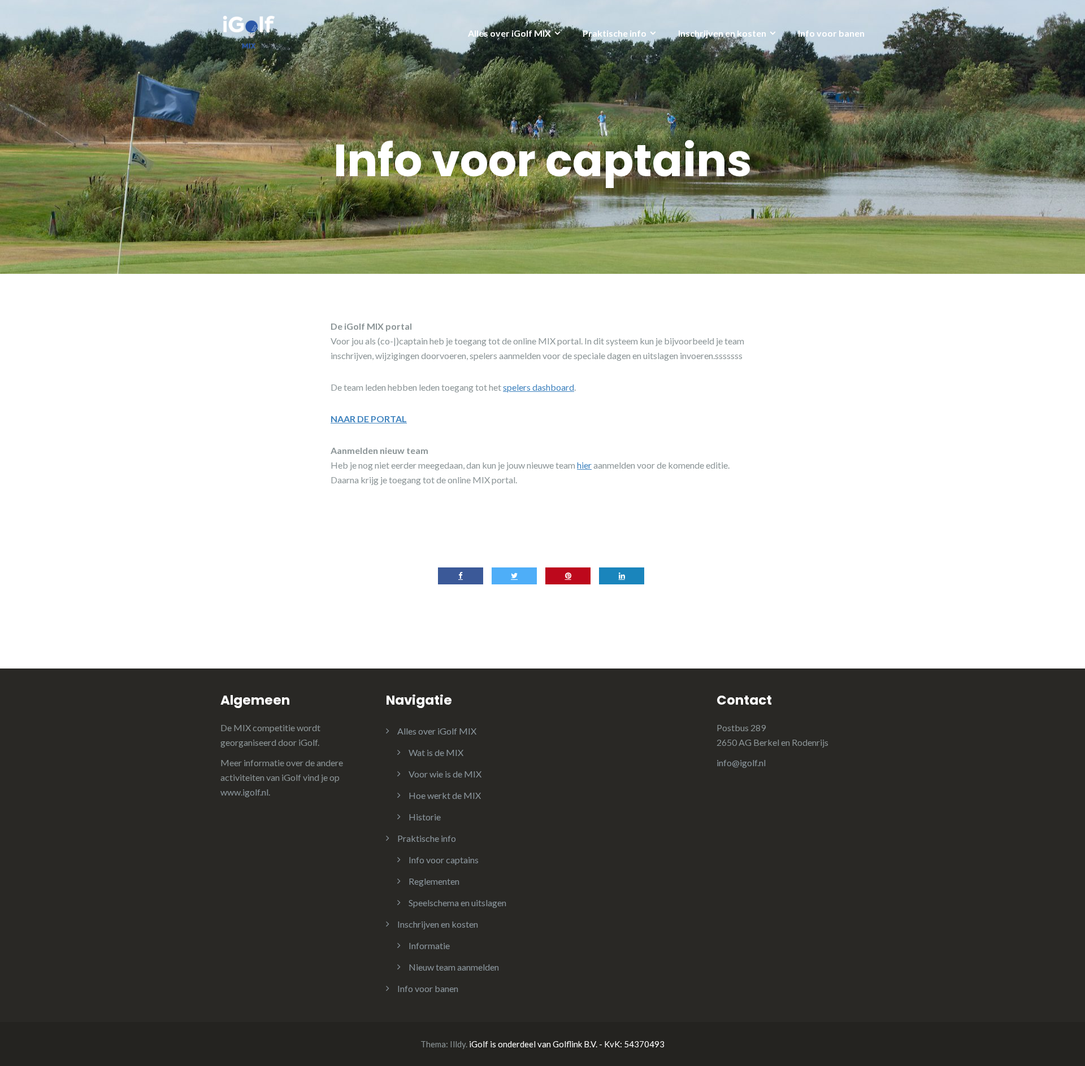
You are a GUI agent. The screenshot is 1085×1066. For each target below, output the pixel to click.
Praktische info (614, 33)
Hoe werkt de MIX (445, 795)
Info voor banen (831, 33)
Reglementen (434, 881)
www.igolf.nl (244, 792)
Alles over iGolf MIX (509, 33)
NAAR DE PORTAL (369, 418)
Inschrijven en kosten (722, 33)
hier (584, 465)
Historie (425, 816)
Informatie (429, 945)
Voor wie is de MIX (445, 773)
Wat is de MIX (436, 752)
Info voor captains (444, 859)
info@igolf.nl (741, 762)
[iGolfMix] (248, 30)
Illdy (458, 1044)
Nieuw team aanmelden (454, 967)
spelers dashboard (538, 387)
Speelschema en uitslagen (457, 902)
